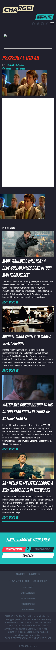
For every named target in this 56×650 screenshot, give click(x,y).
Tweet (22, 68)
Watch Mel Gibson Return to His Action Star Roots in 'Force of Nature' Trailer (27, 412)
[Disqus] (28, 141)
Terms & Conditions (19, 581)
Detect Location (14, 549)
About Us (20, 574)
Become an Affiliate (28, 598)
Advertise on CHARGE (28, 592)
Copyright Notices (28, 603)
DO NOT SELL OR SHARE (40, 638)
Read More (9, 302)
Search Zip (28, 555)
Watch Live (45, 16)
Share (8, 68)
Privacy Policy (28, 587)
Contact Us (34, 574)
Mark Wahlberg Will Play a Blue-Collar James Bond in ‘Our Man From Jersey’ (27, 269)
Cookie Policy (40, 581)
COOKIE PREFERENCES (16, 638)
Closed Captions (28, 609)
